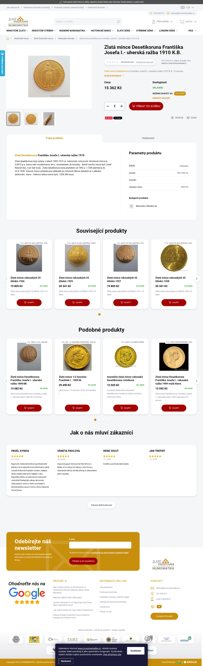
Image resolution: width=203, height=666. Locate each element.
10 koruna (184, 166)
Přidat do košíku (148, 106)
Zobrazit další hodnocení (101, 505)
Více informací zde (112, 654)
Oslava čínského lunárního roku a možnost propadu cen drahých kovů (71, 616)
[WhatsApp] (153, 606)
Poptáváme (105, 607)
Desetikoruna (122, 71)
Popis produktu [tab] (54, 138)
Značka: (173, 63)
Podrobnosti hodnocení (145, 62)
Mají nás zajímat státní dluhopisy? (67, 597)
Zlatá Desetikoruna (26, 155)
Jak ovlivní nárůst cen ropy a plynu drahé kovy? (73, 610)
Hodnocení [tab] (148, 138)
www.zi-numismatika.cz (89, 648)
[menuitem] (17, 31)
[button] (99, 314)
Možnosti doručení (161, 98)
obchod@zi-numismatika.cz (168, 588)
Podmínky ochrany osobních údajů (69, 7)
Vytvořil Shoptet (168, 662)
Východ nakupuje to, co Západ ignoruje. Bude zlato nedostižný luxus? (72, 603)
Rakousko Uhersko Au (146, 206)
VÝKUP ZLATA (106, 612)
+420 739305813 (163, 599)
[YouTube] (159, 606)
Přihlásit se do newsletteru (83, 561)
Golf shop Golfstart (102, 630)
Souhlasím (135, 650)
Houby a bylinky (118, 630)
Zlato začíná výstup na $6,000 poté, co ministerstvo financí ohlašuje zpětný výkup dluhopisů (71, 590)
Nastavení (66, 661)
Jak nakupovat (12, 7)
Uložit (110, 118)
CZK (188, 7)
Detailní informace (112, 76)
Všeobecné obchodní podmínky (36, 7)
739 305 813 (161, 594)
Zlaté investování (85, 630)
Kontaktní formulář (164, 616)
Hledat (119, 21)
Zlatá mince (110, 71)
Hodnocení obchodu (96, 7)
